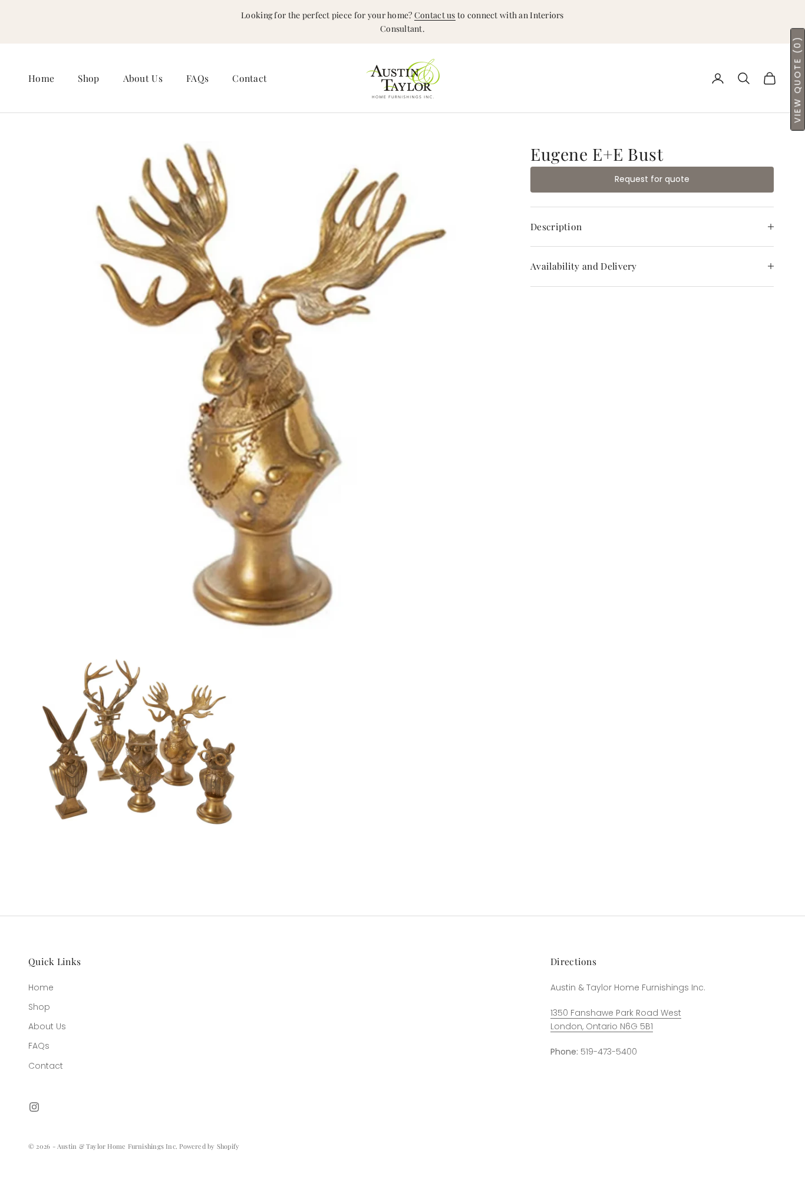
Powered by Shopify (209, 1146)
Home (41, 78)
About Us (143, 78)
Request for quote (652, 179)
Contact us (435, 15)
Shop (88, 78)
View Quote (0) (797, 79)
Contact (249, 78)
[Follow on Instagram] (34, 1107)
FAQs (197, 78)
